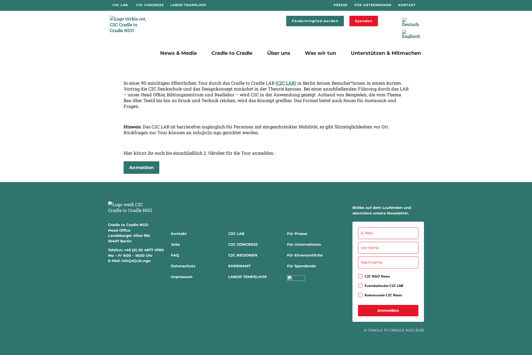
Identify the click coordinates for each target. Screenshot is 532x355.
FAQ (175, 255)
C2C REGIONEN (242, 255)
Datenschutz (183, 266)
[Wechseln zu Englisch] (411, 34)
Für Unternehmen (304, 244)
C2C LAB (286, 83)
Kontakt (179, 233)
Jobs (175, 244)
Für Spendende (301, 266)
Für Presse (297, 233)
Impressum (182, 276)
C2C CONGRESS (243, 244)
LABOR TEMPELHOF (247, 276)
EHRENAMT (239, 266)
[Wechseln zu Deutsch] (410, 22)
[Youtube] (282, 5)
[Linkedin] (272, 5)
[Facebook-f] (252, 5)
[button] (386, 19)
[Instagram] (262, 5)
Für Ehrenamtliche (305, 255)
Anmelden (388, 310)
